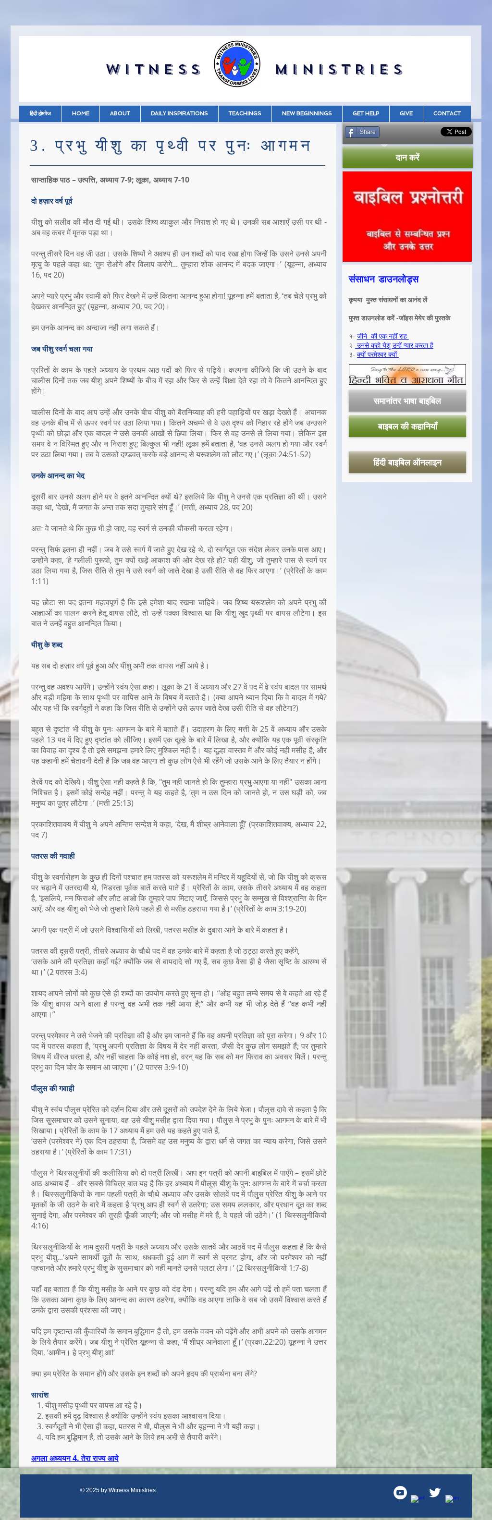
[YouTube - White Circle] (400, 1492)
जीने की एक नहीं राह (383, 335)
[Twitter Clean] (435, 1492)
